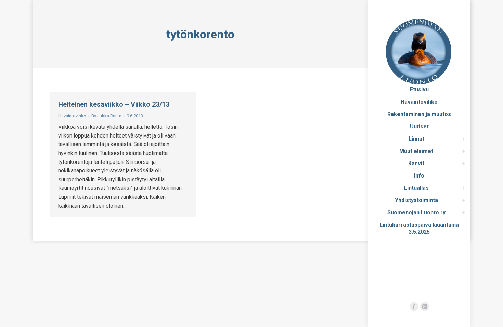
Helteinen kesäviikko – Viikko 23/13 (113, 104)
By (106, 115)
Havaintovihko (72, 115)
